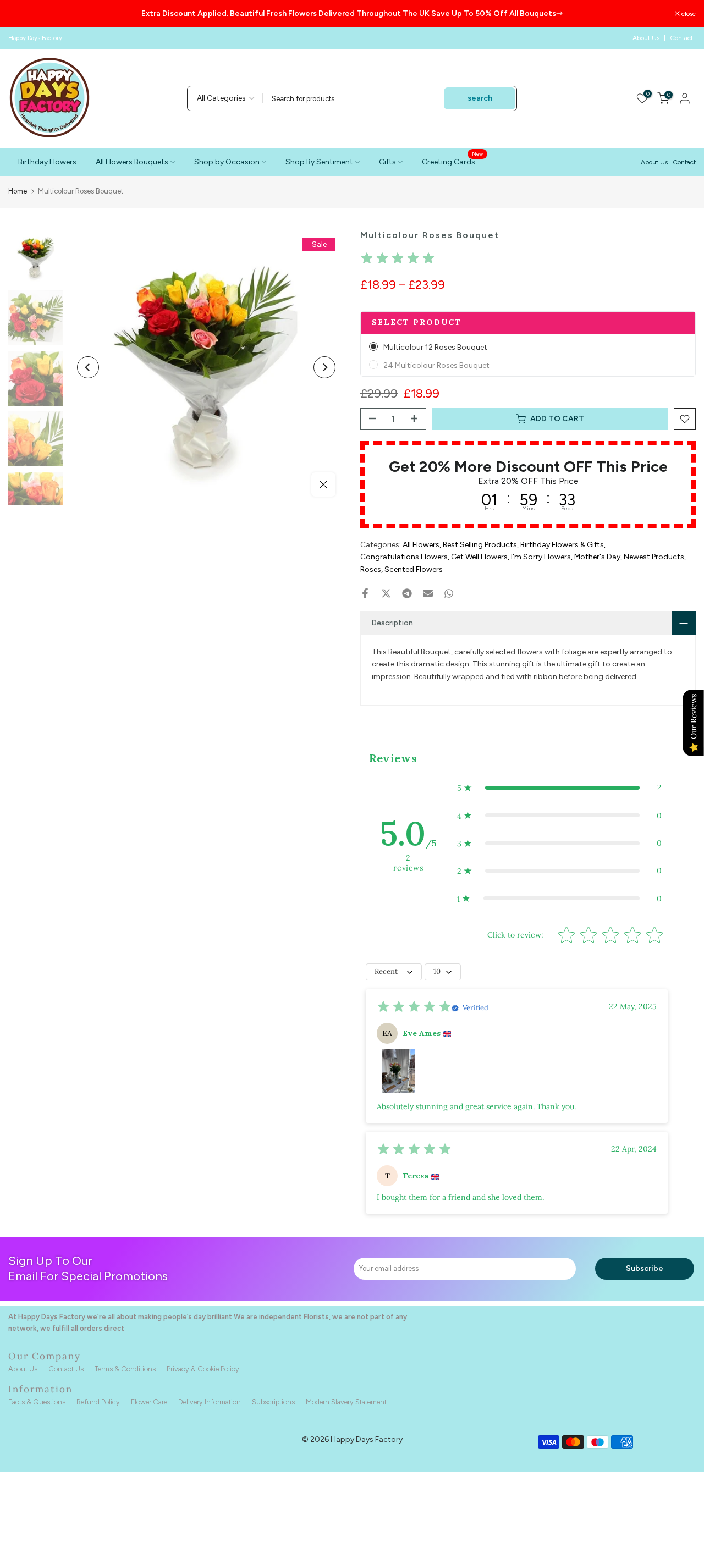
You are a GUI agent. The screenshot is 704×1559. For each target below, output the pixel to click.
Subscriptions (273, 1402)
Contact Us (66, 1369)
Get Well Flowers (479, 556)
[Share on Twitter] (386, 593)
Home (17, 191)
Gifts (387, 162)
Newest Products (654, 556)
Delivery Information (209, 1402)
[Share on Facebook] (365, 593)
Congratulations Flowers (404, 556)
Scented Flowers (413, 569)
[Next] (325, 367)
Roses (370, 569)
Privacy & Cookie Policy (203, 1369)
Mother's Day (597, 556)
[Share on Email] (428, 593)
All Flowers (421, 544)
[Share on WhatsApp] (449, 593)
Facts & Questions (36, 1402)
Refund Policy (98, 1402)
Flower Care (149, 1402)
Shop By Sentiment (319, 162)
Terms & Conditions (125, 1369)
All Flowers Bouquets (132, 162)
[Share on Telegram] (407, 593)
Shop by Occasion (227, 162)
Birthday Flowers (47, 162)
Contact (681, 38)
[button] (559, 787)
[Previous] (88, 367)
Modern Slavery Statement (346, 1402)
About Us (645, 38)
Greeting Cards (452, 161)
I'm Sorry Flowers (541, 556)
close (21, 13)
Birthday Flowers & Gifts (562, 544)
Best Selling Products (480, 544)
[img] (397, 260)
